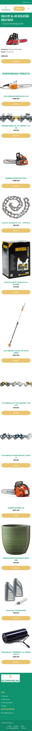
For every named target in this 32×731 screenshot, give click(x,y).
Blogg (4, 706)
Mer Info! (16, 61)
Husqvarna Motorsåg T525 (16, 508)
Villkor (22, 726)
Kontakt (16, 726)
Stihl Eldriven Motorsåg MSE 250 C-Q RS (16, 96)
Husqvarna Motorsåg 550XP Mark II (16, 178)
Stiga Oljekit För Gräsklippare (16, 610)
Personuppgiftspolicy (12, 728)
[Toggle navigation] (29, 8)
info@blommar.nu (26, 2)
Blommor (5, 696)
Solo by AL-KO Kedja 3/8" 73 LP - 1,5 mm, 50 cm (16, 223)
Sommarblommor (8, 703)
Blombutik (19, 8)
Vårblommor (6, 699)
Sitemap (23, 728)
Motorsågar (18, 49)
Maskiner (11, 49)
